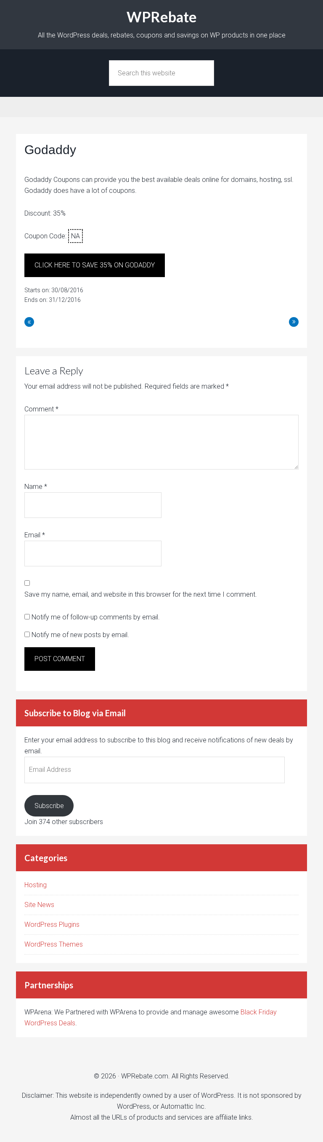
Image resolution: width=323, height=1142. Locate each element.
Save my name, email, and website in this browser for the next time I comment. (140, 594)
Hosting (35, 885)
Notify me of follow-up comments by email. (96, 617)
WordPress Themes (53, 944)
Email (34, 535)
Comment (41, 409)
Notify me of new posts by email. (80, 635)
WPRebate (162, 16)
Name (35, 487)
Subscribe (49, 806)
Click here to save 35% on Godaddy (94, 265)
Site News (39, 905)
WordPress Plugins (51, 925)
